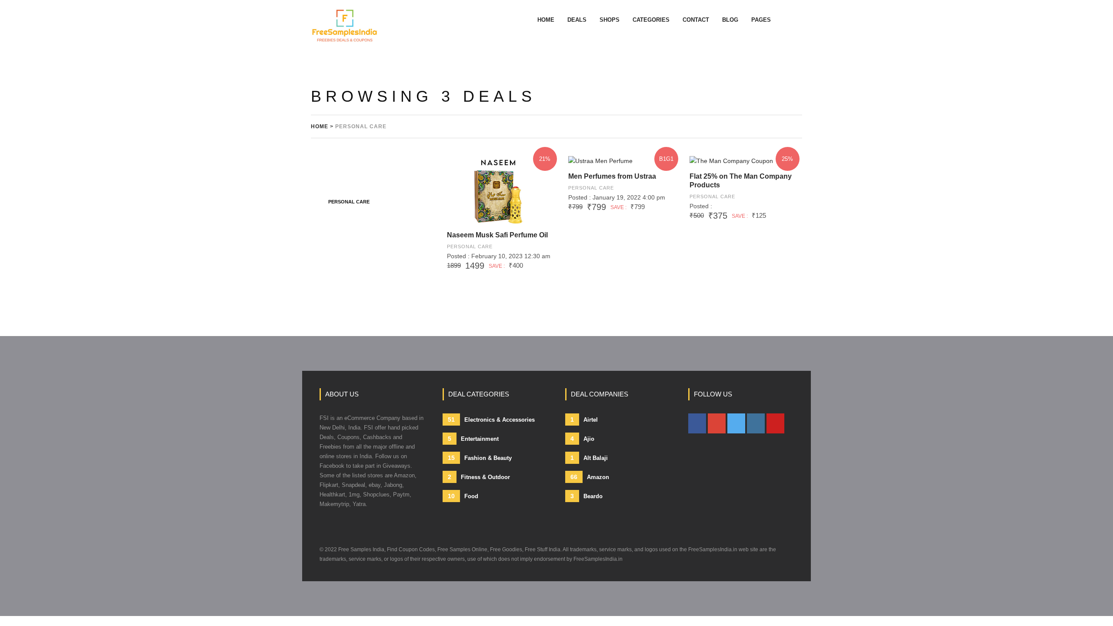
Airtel (584, 419)
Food (463, 496)
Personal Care (470, 246)
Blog (730, 20)
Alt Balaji (589, 457)
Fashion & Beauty (480, 457)
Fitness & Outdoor (479, 476)
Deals (576, 20)
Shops (610, 20)
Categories (651, 20)
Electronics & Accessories (491, 419)
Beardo (586, 496)
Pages (761, 20)
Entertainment (473, 438)
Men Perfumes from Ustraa (612, 176)
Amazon (589, 476)
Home (545, 20)
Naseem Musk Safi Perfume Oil (497, 235)
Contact (696, 20)
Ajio (582, 438)
